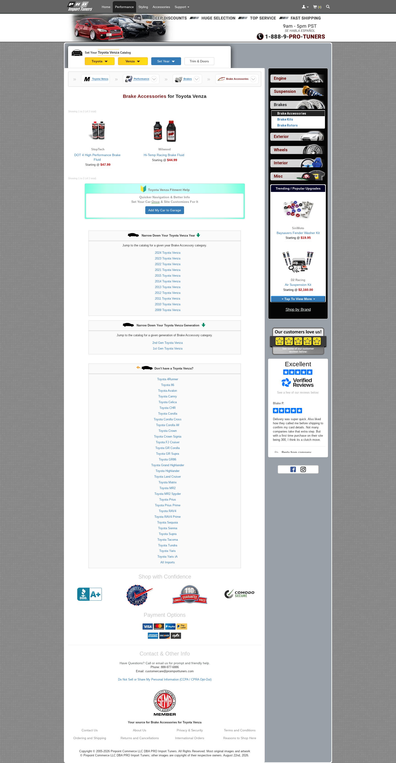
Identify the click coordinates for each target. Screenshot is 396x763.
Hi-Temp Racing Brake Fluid (164, 155)
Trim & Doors (199, 61)
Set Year (163, 61)
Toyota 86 (167, 385)
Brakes (280, 104)
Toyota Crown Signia (167, 436)
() (319, 7)
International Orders (189, 738)
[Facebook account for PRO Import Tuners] (293, 469)
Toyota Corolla (167, 413)
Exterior (281, 136)
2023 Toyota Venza (167, 258)
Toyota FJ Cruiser (167, 442)
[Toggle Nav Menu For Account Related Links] (305, 7)
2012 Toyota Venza (167, 293)
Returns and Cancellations (140, 738)
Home (106, 7)
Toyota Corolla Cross (168, 419)
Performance (124, 7)
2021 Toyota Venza (167, 270)
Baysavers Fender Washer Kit (298, 233)
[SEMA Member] (164, 702)
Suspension (285, 91)
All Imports (167, 562)
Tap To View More (298, 299)
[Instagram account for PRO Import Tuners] (303, 469)
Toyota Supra (167, 534)
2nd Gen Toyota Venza (167, 342)
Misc (278, 176)
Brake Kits (285, 119)
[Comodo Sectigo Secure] (239, 594)
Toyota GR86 (167, 459)
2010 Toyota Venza (167, 304)
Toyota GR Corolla (167, 448)
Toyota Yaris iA (167, 556)
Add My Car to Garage (164, 210)
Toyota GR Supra (167, 453)
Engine (280, 78)
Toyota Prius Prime (167, 505)
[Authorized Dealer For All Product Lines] (139, 595)
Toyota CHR (168, 408)
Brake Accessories (291, 113)
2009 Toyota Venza (167, 310)
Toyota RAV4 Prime (167, 516)
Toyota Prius (167, 499)
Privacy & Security (190, 730)
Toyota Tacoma (167, 539)
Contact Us (90, 730)
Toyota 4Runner (167, 379)
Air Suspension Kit (298, 284)
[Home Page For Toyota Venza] (80, 5)
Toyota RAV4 (167, 511)
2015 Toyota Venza (167, 275)
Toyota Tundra (167, 545)
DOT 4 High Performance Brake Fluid (97, 157)
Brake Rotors (287, 125)
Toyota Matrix (168, 482)
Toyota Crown (168, 430)
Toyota (97, 61)
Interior (281, 163)
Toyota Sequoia (167, 522)
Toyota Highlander (167, 471)
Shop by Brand (298, 309)
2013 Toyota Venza (167, 287)
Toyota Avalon (167, 390)
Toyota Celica (168, 402)
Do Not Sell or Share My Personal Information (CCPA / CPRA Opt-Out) (165, 679)
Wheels (281, 150)
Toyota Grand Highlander (167, 465)
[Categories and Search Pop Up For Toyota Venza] (328, 7)
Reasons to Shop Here (239, 738)
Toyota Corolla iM (167, 425)
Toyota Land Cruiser (167, 476)
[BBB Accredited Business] (89, 594)
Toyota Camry (167, 396)
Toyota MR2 (168, 488)
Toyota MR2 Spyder (167, 494)
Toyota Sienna (167, 528)
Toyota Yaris (167, 551)
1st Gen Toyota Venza (167, 348)
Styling (143, 7)
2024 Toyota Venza (167, 252)
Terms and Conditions (240, 730)
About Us (139, 730)
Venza (131, 61)
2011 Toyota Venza (167, 298)
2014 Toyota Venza (167, 281)
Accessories (161, 7)
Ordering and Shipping (89, 738)
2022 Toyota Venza (167, 264)
